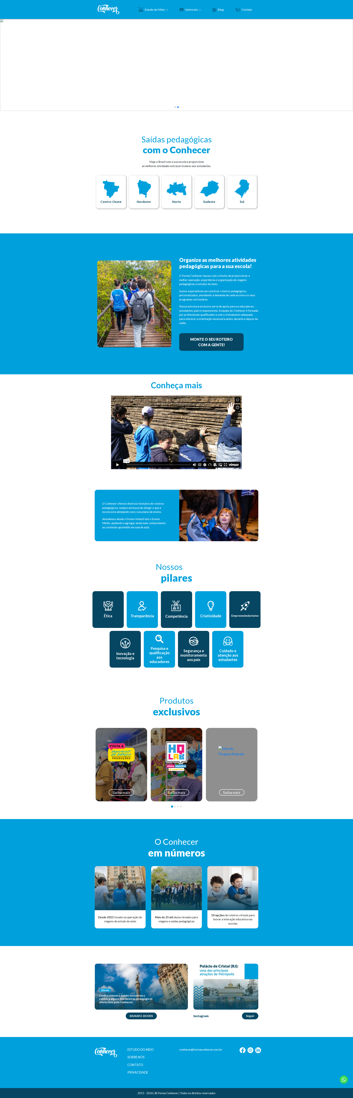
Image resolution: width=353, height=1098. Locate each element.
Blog (221, 9)
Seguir (250, 1016)
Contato (247, 9)
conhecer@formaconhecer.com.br (200, 1049)
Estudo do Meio (155, 9)
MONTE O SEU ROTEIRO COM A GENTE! (211, 342)
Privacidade (137, 1072)
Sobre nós (191, 9)
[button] (175, 107)
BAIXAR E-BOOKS (141, 1016)
